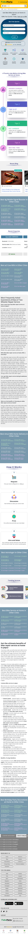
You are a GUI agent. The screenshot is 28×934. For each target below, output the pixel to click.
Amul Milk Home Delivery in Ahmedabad (8, 440)
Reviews (20, 859)
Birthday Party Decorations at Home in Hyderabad (8, 829)
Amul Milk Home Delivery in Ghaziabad (8, 455)
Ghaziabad (7, 883)
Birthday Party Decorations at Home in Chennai (8, 815)
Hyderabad (20, 888)
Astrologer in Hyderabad (8, 570)
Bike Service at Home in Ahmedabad (8, 617)
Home (7, 856)
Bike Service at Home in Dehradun (21, 624)
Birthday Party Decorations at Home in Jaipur (21, 829)
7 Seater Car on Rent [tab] (8, 835)
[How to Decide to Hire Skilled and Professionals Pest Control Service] (11, 178)
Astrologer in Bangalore (21, 556)
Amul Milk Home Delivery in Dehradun (21, 448)
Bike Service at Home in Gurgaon (21, 631)
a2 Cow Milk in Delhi (7, 279)
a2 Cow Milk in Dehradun (19, 276)
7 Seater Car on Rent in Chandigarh (10, 844)
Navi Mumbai (20, 878)
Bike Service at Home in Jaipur (21, 634)
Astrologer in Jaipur (20, 570)
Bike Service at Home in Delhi (8, 627)
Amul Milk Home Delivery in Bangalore (21, 440)
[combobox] (14, 25)
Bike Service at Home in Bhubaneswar (8, 620)
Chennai (7, 893)
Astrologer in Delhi (7, 565)
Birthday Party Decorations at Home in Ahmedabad (8, 806)
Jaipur (5, 9)
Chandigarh (7, 886)
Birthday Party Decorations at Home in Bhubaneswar (8, 811)
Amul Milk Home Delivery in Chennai (7, 448)
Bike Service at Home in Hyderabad (8, 634)
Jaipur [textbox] (4, 29)
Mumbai (20, 873)
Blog (7, 859)
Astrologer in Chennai (8, 563)
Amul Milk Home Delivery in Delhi (6, 452)
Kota (20, 895)
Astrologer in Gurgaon (21, 568)
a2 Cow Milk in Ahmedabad (6, 270)
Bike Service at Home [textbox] (8, 25)
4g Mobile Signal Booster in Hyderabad (8, 224)
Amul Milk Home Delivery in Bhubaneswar (6, 444)
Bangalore (7, 881)
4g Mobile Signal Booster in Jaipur (20, 224)
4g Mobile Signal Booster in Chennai (7, 214)
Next (27, 181)
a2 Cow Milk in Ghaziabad (6, 283)
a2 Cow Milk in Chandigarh (19, 273)
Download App (23, 2)
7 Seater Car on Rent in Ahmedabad (10, 839)
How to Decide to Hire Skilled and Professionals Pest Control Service (11, 190)
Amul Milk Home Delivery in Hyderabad (8, 459)
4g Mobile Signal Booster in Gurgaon (20, 221)
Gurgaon (20, 876)
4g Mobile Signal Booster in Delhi (6, 217)
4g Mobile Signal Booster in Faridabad (21, 217)
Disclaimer (7, 866)
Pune (7, 876)
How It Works (7, 861)
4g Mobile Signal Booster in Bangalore (21, 206)
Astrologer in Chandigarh (19, 560)
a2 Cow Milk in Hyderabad (6, 287)
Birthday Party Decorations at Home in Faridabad (21, 820)
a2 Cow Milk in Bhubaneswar (6, 273)
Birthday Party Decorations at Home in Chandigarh (21, 811)
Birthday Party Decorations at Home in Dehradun (21, 815)
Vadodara (20, 890)
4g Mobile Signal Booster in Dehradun (21, 214)
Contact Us (20, 861)
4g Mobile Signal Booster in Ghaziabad (8, 221)
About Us (20, 856)
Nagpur (7, 888)
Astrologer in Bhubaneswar (6, 560)
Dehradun (20, 893)
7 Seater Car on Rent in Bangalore (10, 841)
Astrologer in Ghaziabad (8, 568)
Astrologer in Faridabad (21, 565)
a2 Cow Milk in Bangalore (19, 270)
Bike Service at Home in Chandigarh (21, 620)
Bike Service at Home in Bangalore (21, 617)
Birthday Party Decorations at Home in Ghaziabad (8, 824)
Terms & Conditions (20, 864)
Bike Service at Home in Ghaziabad (8, 631)
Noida (20, 881)
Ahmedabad (7, 895)
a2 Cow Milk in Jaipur (20, 286)
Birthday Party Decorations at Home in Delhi (8, 820)
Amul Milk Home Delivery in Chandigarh (21, 444)
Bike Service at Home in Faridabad (21, 627)
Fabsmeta (9, 927)
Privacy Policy (7, 864)
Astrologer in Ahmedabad (6, 557)
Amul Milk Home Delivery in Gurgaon (20, 455)
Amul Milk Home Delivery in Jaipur (20, 459)
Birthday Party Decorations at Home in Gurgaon (21, 824)
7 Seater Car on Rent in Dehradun (9, 848)
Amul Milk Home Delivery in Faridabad (21, 452)
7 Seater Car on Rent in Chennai (9, 846)
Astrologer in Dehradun (21, 563)
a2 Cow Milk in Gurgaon (21, 282)
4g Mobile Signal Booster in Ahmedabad (8, 206)
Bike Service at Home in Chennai (8, 624)
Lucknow (20, 886)
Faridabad (20, 883)
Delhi (5, 6)
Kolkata (7, 890)
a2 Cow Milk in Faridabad (19, 280)
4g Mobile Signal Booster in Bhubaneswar (6, 209)
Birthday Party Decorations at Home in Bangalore (21, 806)
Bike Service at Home (12, 9)
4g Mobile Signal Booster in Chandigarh (21, 209)
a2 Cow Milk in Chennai (8, 275)
